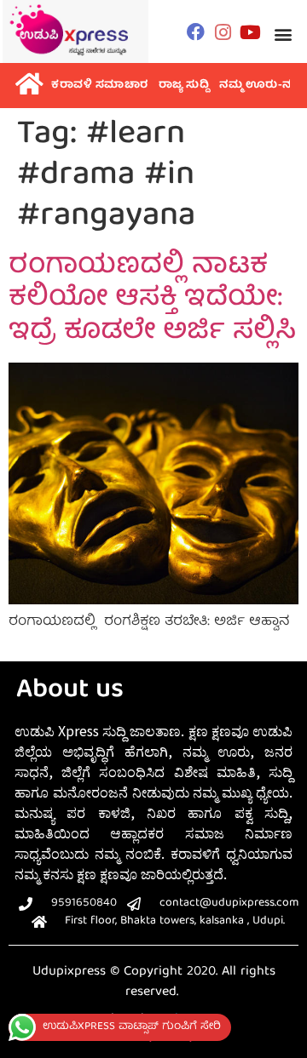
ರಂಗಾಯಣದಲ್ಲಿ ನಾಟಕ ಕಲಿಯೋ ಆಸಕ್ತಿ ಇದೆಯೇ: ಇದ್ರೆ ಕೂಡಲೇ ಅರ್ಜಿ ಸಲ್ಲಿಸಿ (152, 300)
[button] (283, 34)
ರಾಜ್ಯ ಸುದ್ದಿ (184, 85)
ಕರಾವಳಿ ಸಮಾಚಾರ (99, 85)
